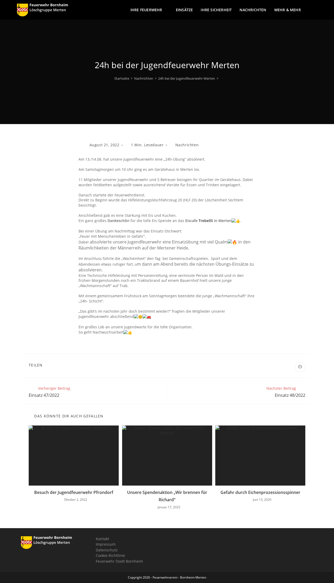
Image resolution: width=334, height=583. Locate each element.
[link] (206, 220)
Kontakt (102, 538)
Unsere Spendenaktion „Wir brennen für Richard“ (167, 496)
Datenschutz (107, 549)
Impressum (106, 544)
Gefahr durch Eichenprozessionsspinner (260, 492)
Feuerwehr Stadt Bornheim (119, 561)
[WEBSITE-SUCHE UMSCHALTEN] (316, 10)
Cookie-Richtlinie (110, 555)
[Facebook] (179, 544)
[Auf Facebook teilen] (300, 367)
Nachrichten (187, 144)
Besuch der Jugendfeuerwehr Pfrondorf (73, 492)
